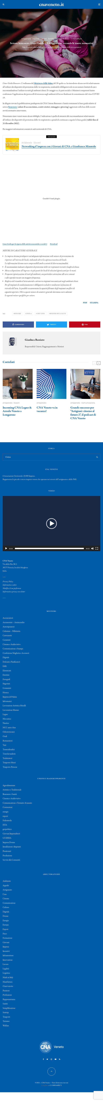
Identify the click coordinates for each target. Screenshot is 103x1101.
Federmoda (7, 820)
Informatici (7, 701)
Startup (6, 1012)
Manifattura (7, 982)
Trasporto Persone (10, 767)
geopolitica (7, 829)
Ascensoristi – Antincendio (14, 622)
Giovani (37, 142)
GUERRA (7, 838)
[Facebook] (43, 1059)
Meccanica (7, 718)
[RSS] (60, 1059)
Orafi (5, 736)
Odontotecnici (9, 731)
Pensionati (7, 851)
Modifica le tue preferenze (12, 588)
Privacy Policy (8, 581)
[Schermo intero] (96, 548)
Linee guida (41, 313)
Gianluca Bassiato (34, 340)
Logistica (6, 973)
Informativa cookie (9, 585)
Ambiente (7, 881)
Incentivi (6, 951)
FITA (5, 825)
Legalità (6, 968)
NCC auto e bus (9, 727)
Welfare (6, 1025)
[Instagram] (51, 1059)
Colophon (44, 1085)
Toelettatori (7, 758)
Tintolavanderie (9, 753)
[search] (97, 457)
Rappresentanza (9, 999)
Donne (5, 916)
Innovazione (7, 960)
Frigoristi (6, 683)
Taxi (4, 745)
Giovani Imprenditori (11, 833)
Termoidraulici (9, 749)
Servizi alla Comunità (11, 860)
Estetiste (6, 675)
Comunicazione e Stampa (13, 648)
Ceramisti (6, 640)
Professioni (7, 995)
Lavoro (44, 39)
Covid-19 (29, 313)
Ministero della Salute (43, 83)
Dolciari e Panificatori (11, 661)
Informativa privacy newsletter (14, 591)
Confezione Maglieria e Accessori (16, 653)
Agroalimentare (9, 785)
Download (53, 244)
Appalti (6, 885)
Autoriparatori (8, 626)
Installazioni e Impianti (12, 846)
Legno (5, 714)
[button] (51, 523)
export (5, 816)
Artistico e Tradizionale (12, 789)
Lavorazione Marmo (11, 710)
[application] (51, 523)
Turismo (6, 1021)
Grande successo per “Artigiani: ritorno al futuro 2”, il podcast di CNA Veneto (83, 413)
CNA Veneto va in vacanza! (47, 409)
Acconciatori (8, 618)
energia (5, 811)
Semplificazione (9, 1008)
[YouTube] (55, 1059)
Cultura (6, 907)
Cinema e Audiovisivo (12, 644)
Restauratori (7, 740)
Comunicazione (88, 403)
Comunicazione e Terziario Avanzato (17, 803)
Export (16, 403)
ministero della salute (58, 313)
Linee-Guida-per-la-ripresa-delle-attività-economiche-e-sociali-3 (25, 244)
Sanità (51, 39)
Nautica (6, 723)
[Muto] (92, 548)
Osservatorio (8, 986)
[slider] (49, 548)
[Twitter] (47, 1059)
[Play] (6, 548)
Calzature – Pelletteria (11, 631)
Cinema (6, 898)
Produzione (7, 855)
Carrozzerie (7, 635)
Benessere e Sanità (10, 794)
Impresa (35, 39)
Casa (4, 894)
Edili (5, 666)
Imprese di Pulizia (10, 696)
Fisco (5, 933)
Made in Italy (8, 977)
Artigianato (26, 39)
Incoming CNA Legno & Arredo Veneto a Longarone (17, 411)
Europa (6, 924)
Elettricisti (7, 670)
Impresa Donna (9, 842)
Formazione (7, 938)
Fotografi (6, 679)
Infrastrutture (8, 955)
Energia (6, 920)
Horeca (6, 692)
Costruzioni (7, 807)
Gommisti (7, 688)
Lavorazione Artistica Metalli (14, 705)
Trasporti (6, 1017)
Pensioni (6, 990)
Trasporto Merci (9, 762)
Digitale (6, 657)
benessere (12, 107)
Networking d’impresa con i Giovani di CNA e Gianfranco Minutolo (59, 146)
